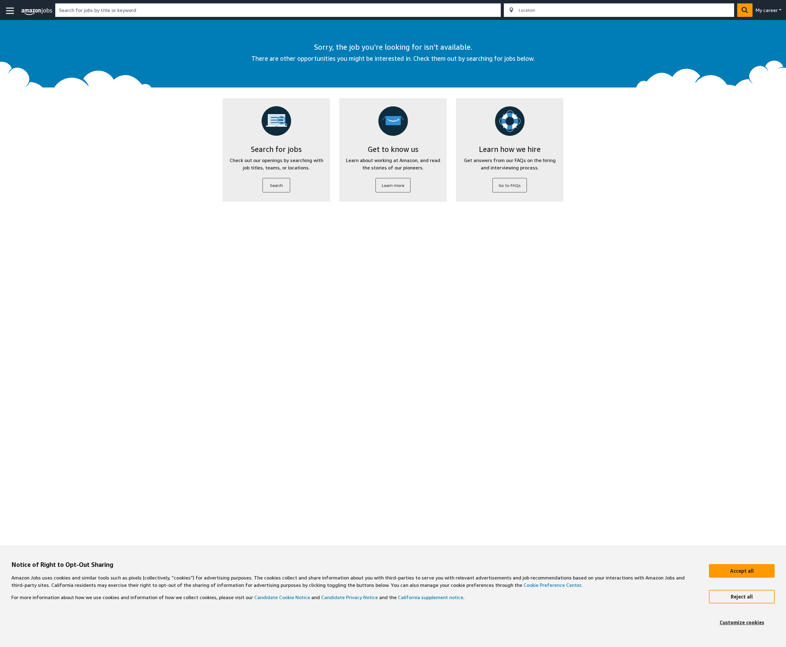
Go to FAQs (510, 185)
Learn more (393, 185)
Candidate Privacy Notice (349, 597)
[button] (11, 11)
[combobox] (278, 10)
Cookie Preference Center (552, 585)
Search (276, 185)
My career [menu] (767, 10)
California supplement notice (430, 597)
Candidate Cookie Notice (282, 597)
